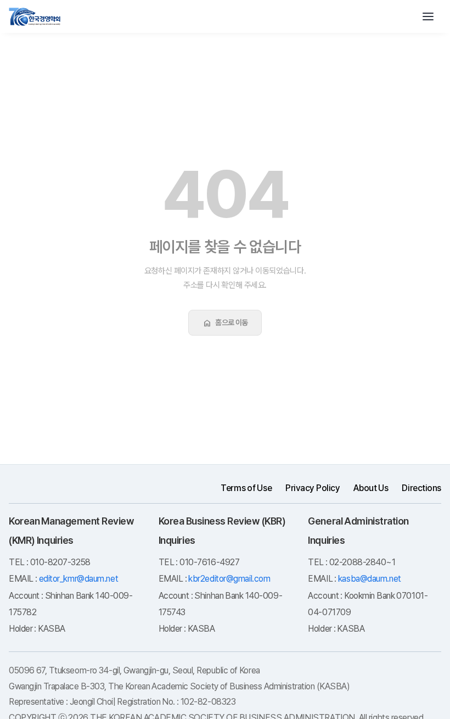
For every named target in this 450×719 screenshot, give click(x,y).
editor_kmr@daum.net (78, 578)
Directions (421, 488)
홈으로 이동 (225, 323)
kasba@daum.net (369, 578)
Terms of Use (246, 488)
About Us (370, 488)
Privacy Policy (312, 488)
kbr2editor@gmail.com (229, 578)
